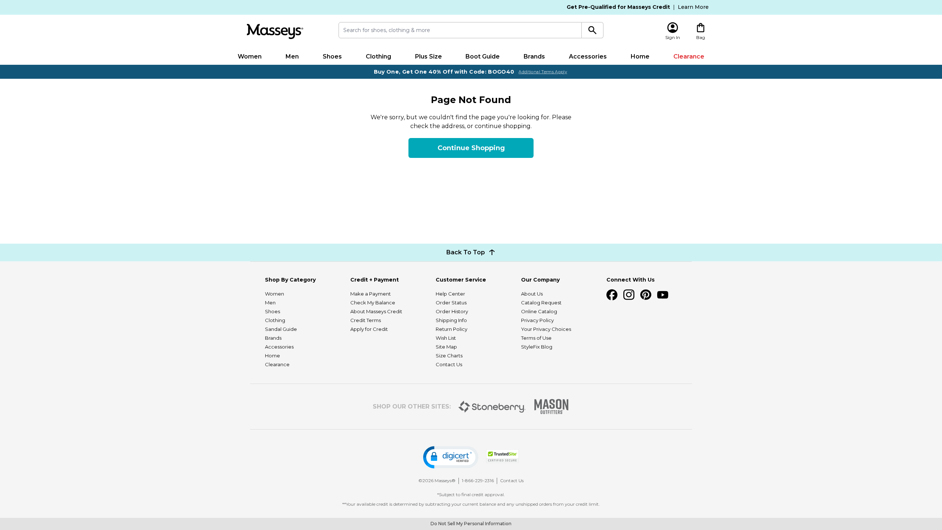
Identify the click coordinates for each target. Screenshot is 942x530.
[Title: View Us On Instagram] (628, 294)
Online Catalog (539, 311)
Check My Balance (372, 302)
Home (640, 56)
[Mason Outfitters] (551, 406)
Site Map (446, 347)
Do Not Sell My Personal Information (471, 523)
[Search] (592, 30)
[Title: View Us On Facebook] (611, 294)
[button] (450, 457)
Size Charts (449, 355)
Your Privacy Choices (546, 329)
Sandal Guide (281, 329)
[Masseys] (275, 31)
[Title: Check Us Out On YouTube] (662, 294)
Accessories (588, 56)
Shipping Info (451, 320)
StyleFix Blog (536, 347)
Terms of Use (536, 338)
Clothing (378, 56)
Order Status (451, 302)
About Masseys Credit (376, 311)
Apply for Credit (369, 329)
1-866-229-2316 (478, 480)
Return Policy (451, 329)
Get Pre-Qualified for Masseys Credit (618, 7)
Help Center (450, 294)
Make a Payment (370, 294)
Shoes (332, 56)
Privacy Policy (537, 320)
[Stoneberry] (491, 406)
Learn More (693, 7)
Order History (452, 311)
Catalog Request (541, 302)
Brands (534, 56)
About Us (532, 294)
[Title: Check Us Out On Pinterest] (645, 294)
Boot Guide (482, 56)
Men (292, 56)
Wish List (446, 338)
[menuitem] (250, 57)
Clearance (688, 56)
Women (250, 56)
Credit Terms (365, 320)
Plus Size (428, 56)
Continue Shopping (471, 148)
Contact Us (449, 364)
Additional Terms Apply (542, 71)
